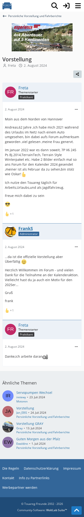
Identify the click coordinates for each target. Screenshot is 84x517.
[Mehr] (76, 109)
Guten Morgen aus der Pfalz (38, 439)
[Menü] (78, 5)
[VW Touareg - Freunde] (7, 5)
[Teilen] (77, 74)
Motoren (22, 401)
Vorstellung (25, 408)
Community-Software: (42, 510)
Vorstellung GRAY (29, 423)
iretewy (21, 397)
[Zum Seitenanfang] (76, 510)
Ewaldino (22, 444)
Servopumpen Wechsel (34, 392)
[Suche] (54, 5)
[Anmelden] (66, 6)
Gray (19, 428)
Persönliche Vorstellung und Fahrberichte (43, 417)
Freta (12, 65)
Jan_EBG (21, 413)
